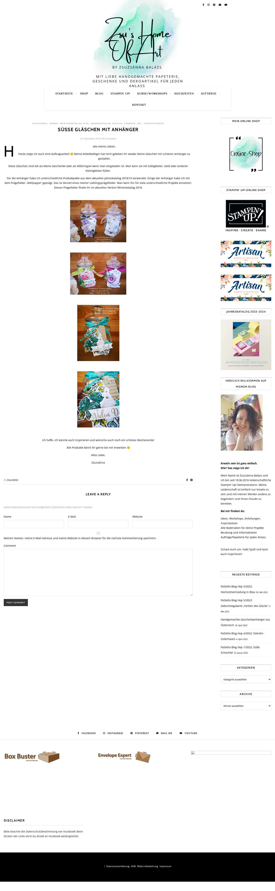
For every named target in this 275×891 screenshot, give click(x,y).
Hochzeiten (184, 93)
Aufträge (208, 93)
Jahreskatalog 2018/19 (106, 123)
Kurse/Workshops (152, 93)
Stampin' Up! (132, 123)
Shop (84, 93)
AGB (133, 866)
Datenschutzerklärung (117, 866)
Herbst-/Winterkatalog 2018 (69, 123)
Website (137, 516)
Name (7, 516)
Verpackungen (154, 123)
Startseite (64, 93)
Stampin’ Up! (120, 93)
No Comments (109, 138)
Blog (99, 93)
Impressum (165, 866)
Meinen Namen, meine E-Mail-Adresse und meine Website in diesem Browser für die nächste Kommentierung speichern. (80, 538)
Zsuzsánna (12, 480)
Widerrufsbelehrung (147, 866)
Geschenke (39, 123)
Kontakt (139, 104)
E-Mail (72, 516)
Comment (10, 545)
